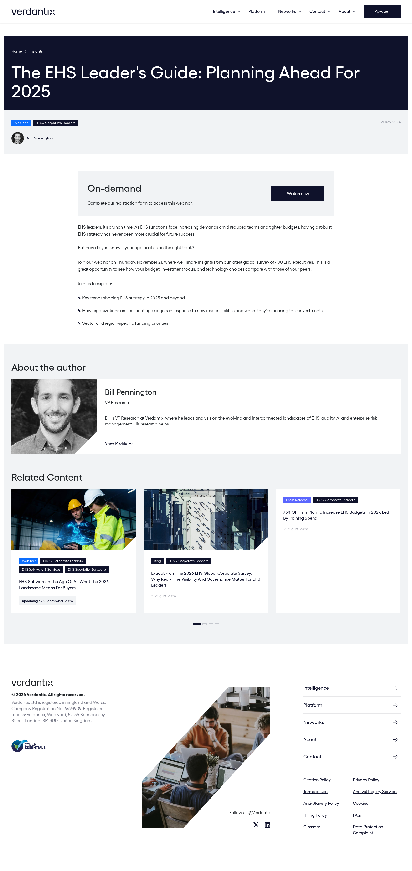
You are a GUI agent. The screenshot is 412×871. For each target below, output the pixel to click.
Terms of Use (315, 791)
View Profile (116, 443)
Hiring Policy (315, 815)
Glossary (311, 826)
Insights (36, 51)
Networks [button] (287, 11)
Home (16, 51)
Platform (256, 11)
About (344, 11)
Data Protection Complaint (368, 829)
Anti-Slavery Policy (321, 803)
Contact (317, 11)
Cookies (360, 803)
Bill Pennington (39, 138)
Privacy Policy (366, 779)
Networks (313, 722)
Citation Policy (317, 779)
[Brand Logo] (33, 11)
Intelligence (224, 11)
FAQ (357, 815)
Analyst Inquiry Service (375, 791)
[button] (197, 624)
